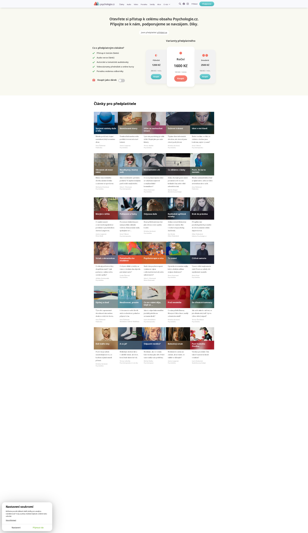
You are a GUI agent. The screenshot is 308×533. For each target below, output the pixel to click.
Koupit (156, 76)
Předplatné (206, 4)
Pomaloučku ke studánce (127, 259)
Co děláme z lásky (176, 169)
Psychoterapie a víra (154, 258)
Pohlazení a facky (128, 214)
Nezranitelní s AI (152, 169)
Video (136, 4)
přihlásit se (162, 32)
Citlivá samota (199, 258)
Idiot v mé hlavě (199, 128)
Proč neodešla (174, 302)
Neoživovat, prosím (129, 302)
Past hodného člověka (198, 344)
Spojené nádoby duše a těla (106, 129)
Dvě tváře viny (102, 343)
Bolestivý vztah (175, 343)
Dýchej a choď (102, 302)
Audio (129, 4)
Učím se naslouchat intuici (153, 129)
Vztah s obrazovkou (105, 258)
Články (121, 4)
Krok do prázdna (200, 214)
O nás (166, 4)
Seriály (152, 4)
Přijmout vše (38, 527)
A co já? (123, 343)
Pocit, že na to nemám (199, 170)
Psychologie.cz (104, 3)
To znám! (172, 258)
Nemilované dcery (128, 128)
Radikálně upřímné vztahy (177, 215)
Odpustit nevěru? (152, 343)
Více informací (11, 520)
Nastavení (16, 527)
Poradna (144, 4)
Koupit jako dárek (107, 79)
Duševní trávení (175, 128)
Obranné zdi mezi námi (104, 170)
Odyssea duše (150, 214)
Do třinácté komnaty (202, 302)
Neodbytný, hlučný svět (129, 170)
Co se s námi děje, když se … (152, 303)
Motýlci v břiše (103, 214)
